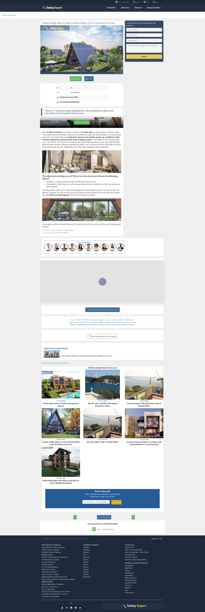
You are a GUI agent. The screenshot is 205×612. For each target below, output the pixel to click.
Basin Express (130, 578)
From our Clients (131, 557)
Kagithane (129, 568)
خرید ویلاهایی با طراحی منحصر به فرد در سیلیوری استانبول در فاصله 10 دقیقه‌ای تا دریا (102, 319)
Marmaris (86, 577)
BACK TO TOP (157, 539)
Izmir (85, 555)
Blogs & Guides (153, 8)
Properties (111, 8)
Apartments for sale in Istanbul (53, 547)
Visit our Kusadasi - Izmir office (136, 552)
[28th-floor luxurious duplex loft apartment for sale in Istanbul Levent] (133, 517)
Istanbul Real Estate (9, 15)
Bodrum (86, 557)
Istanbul (86, 547)
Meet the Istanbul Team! (56, 348)
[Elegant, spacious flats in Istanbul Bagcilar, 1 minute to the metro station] (75, 517)
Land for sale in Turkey (50, 574)
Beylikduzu (129, 565)
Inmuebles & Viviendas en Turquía (54, 594)
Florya (127, 570)
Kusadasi (86, 550)
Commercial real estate (50, 560)
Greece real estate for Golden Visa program (58, 579)
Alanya (85, 560)
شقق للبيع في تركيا (48, 589)
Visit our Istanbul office (133, 550)
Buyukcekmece (130, 583)
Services (138, 8)
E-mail (90, 79)
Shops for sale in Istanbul (51, 552)
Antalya (86, 552)
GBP (156, 2)
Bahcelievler (129, 592)
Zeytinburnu (129, 573)
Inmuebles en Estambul (50, 596)
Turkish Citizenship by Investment (54, 557)
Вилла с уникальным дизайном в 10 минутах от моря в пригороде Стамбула (102, 324)
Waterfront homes (48, 569)
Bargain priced (47, 555)
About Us (125, 8)
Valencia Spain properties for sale (54, 577)
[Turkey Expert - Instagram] (67, 607)
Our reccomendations (50, 567)
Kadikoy (128, 588)
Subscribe (116, 502)
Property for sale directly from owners (56, 592)
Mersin (86, 562)
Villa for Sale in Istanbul (50, 550)
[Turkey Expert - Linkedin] (80, 607)
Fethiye (86, 572)
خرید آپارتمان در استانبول (50, 587)
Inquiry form (129, 547)
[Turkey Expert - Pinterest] (76, 607)
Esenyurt (128, 585)
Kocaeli (86, 569)
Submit (144, 56)
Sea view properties (49, 572)
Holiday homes (47, 565)
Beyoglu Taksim (131, 580)
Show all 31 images (81, 122)
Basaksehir (129, 575)
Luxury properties (48, 562)
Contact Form (130, 555)
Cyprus (86, 567)
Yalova (85, 574)
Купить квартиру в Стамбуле (53, 584)
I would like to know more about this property (102, 310)
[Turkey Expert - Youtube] (62, 607)
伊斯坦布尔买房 (47, 582)
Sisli (126, 590)
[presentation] (43, 48)
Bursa (85, 565)
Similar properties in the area (55, 363)
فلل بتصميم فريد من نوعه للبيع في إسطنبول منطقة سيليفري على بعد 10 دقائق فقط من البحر (102, 322)
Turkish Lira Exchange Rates (135, 560)
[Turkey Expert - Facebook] (71, 607)
